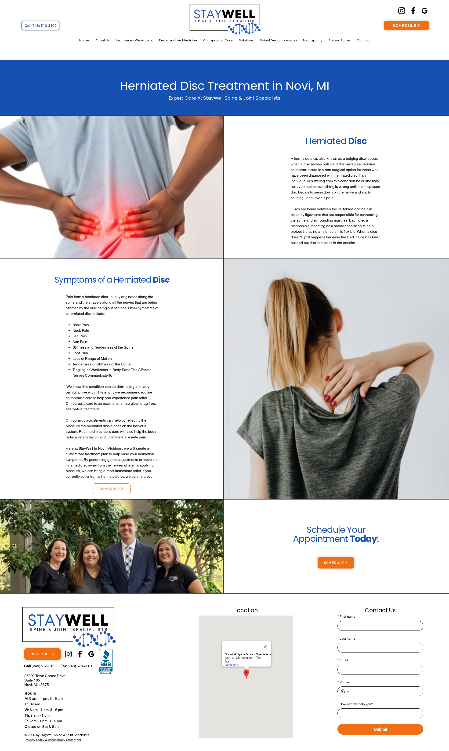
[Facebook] (413, 10)
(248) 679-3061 (76, 666)
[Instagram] (401, 10)
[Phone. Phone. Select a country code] (345, 691)
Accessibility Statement (64, 740)
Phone (343, 682)
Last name (346, 638)
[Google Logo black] (424, 10)
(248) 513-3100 (40, 666)
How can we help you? (355, 704)
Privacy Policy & (36, 740)
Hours (30, 693)
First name (346, 616)
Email (342, 660)
